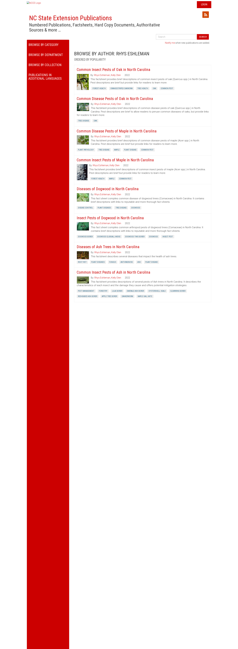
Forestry (103, 291)
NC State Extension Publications (70, 18)
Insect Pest (168, 236)
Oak (154, 88)
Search (203, 37)
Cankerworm (127, 296)
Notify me (170, 43)
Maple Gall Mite (145, 296)
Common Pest (167, 88)
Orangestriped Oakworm (121, 88)
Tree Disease (83, 121)
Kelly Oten (116, 75)
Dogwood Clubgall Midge (108, 236)
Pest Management (86, 291)
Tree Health (142, 88)
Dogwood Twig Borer (134, 236)
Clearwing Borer (177, 291)
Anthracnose (127, 262)
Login (204, 4)
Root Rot (82, 262)
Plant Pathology (86, 150)
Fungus (112, 262)
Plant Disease (130, 150)
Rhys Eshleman (102, 75)
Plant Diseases (104, 208)
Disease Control (85, 208)
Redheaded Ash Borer (87, 296)
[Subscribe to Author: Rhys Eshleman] (205, 14)
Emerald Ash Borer (135, 291)
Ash (139, 262)
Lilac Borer (117, 291)
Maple (116, 150)
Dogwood (135, 208)
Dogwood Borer (85, 236)
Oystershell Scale (157, 291)
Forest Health (99, 88)
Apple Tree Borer (109, 296)
